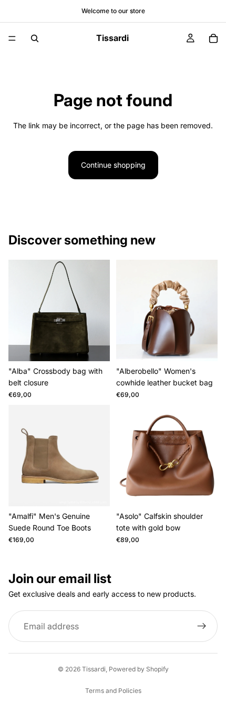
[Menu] (12, 38)
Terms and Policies (113, 691)
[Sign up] (202, 626)
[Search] (34, 38)
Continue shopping (113, 164)
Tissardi (94, 669)
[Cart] (213, 38)
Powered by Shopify (139, 669)
